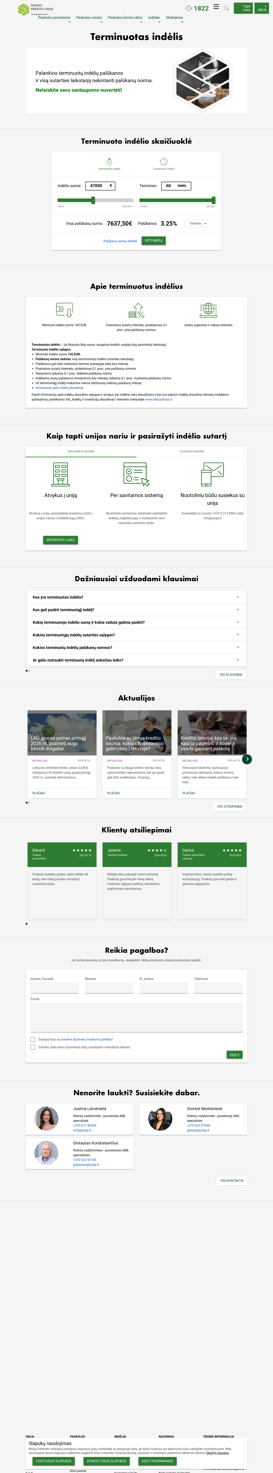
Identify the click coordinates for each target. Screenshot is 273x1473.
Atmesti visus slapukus (106, 1461)
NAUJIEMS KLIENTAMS (81, 451)
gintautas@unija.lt (86, 1165)
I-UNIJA (262, 8)
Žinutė (34, 999)
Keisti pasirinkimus (157, 1461)
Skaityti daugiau (217, 1453)
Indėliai (154, 17)
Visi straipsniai (229, 806)
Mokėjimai (175, 17)
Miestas (90, 979)
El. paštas (146, 979)
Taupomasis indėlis (164, 168)
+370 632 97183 (84, 1160)
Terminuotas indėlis (109, 168)
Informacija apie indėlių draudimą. (60, 388)
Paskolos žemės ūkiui (125, 17)
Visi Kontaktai (231, 1181)
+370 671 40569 (84, 1125)
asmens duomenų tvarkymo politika (86, 1039)
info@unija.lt (82, 1130)
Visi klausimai (231, 675)
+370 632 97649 (198, 1125)
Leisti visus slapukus (53, 1461)
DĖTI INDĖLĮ (153, 240)
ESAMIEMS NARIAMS (192, 451)
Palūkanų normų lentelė (120, 241)
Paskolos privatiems (55, 17)
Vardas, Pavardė (41, 979)
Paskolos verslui (90, 17)
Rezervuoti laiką (61, 540)
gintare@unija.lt (198, 1130)
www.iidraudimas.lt (158, 399)
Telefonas (201, 979)
